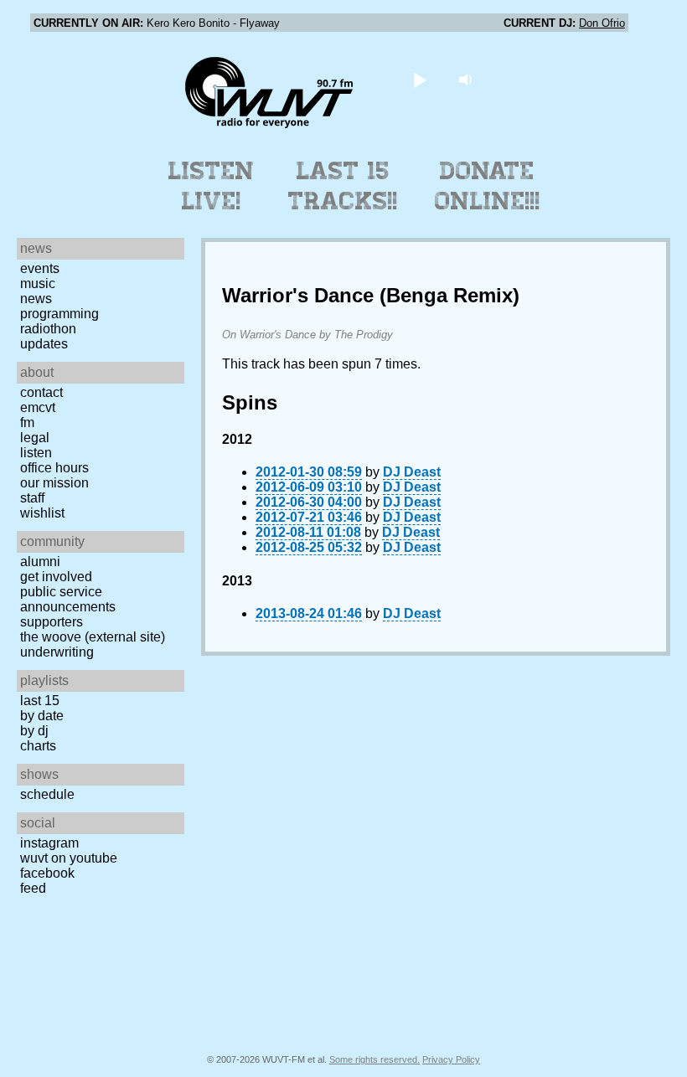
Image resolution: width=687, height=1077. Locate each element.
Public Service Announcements (68, 599)
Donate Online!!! (487, 186)
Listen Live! (211, 186)
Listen (36, 453)
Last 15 (39, 700)
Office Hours (54, 468)
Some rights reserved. (374, 1059)
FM (27, 422)
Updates (44, 344)
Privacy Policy (451, 1059)
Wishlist (42, 513)
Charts (38, 746)
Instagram (49, 843)
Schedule (47, 794)
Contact (41, 392)
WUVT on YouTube (68, 858)
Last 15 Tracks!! (343, 186)
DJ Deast (412, 472)
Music (37, 283)
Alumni (40, 561)
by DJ (34, 731)
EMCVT (37, 407)
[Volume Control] (468, 79)
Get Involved (56, 576)
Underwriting (57, 652)
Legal (34, 437)
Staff (32, 498)
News (36, 298)
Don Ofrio (602, 23)
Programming (59, 314)
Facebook (47, 873)
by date (42, 716)
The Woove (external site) (92, 637)
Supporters (51, 622)
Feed (33, 888)
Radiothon (48, 329)
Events (39, 268)
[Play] (420, 79)
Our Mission (54, 483)
